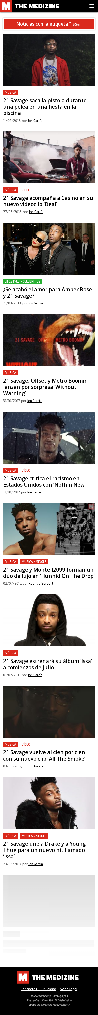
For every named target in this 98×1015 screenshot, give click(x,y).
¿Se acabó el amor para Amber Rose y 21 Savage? (48, 281)
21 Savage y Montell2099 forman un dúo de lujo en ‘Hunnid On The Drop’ (48, 564)
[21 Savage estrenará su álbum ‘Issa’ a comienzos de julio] (49, 620)
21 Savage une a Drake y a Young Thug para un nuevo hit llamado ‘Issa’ (44, 839)
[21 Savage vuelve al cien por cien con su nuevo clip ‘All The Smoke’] (49, 712)
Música (10, 92)
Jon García (35, 121)
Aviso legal (68, 989)
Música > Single (34, 562)
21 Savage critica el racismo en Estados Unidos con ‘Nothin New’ (49, 473)
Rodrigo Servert (41, 583)
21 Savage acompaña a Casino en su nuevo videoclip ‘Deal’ (40, 193)
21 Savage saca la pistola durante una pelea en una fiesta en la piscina (48, 95)
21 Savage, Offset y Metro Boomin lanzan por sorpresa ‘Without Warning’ (43, 375)
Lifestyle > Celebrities (22, 281)
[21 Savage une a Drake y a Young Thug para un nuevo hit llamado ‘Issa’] (49, 803)
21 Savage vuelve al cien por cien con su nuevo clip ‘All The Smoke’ (48, 747)
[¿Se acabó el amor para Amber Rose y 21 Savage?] (49, 249)
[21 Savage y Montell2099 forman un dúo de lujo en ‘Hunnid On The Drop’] (49, 529)
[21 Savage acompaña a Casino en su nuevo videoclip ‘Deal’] (49, 157)
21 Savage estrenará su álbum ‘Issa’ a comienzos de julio (46, 656)
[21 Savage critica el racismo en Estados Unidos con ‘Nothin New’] (49, 438)
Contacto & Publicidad (38, 989)
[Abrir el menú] (92, 6)
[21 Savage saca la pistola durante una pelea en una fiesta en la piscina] (49, 60)
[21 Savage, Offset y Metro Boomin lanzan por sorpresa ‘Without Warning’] (49, 340)
